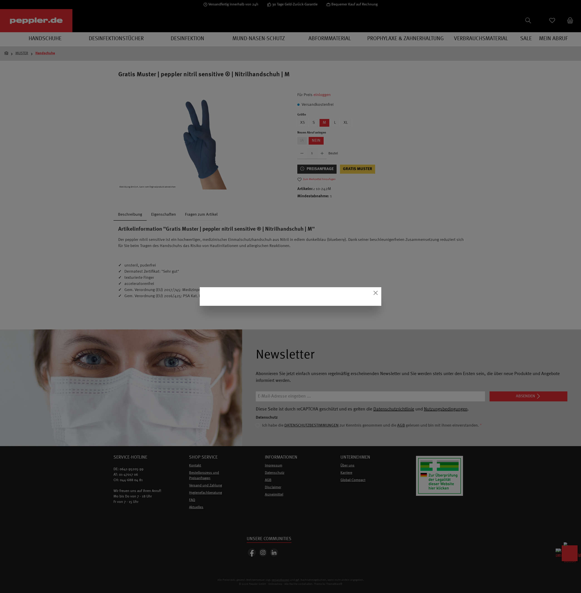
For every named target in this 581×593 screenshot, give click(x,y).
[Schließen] (375, 293)
